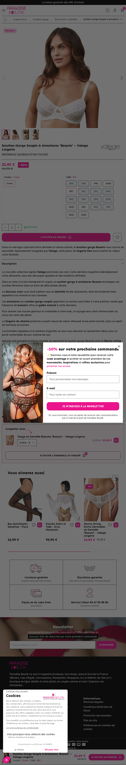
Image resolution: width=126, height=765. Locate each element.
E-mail (51, 388)
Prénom (51, 372)
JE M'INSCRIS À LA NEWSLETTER (83, 406)
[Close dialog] (119, 346)
